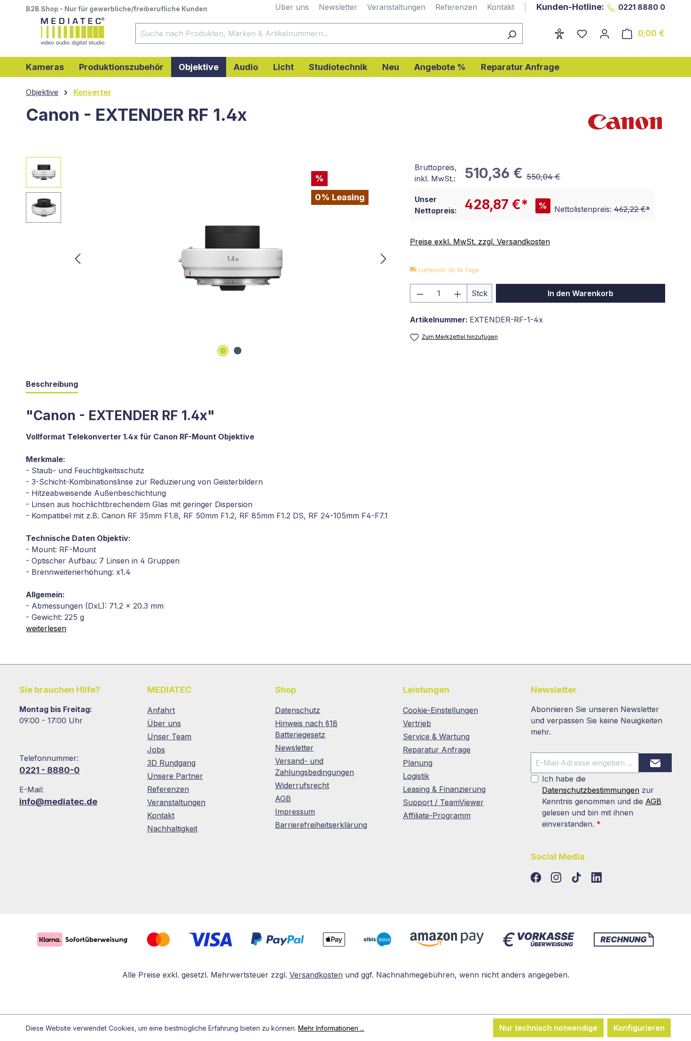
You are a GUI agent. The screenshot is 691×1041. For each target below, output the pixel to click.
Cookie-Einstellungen (440, 710)
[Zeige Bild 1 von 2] (223, 350)
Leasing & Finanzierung (444, 789)
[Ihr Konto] (604, 33)
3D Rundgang (171, 762)
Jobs (156, 749)
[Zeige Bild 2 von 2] (238, 350)
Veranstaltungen (396, 7)
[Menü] (542, 30)
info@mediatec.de (58, 801)
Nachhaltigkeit (172, 828)
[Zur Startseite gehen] (71, 31)
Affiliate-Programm (437, 815)
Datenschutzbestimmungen (590, 790)
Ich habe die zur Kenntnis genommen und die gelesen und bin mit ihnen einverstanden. (601, 801)
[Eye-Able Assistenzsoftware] (559, 33)
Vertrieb (417, 723)
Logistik (416, 776)
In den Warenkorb (580, 293)
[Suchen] (512, 33)
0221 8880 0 (641, 7)
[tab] (52, 384)
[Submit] (655, 762)
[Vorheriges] (78, 258)
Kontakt (500, 7)
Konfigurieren (639, 1028)
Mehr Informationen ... (331, 1028)
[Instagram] (557, 878)
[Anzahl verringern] (420, 293)
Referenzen (456, 7)
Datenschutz (297, 710)
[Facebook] (537, 878)
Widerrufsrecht (302, 785)
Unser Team (169, 736)
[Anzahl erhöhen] (458, 293)
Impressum (295, 811)
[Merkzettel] (582, 33)
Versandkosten (316, 974)
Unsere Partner (175, 776)
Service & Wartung (436, 736)
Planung (417, 762)
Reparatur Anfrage (437, 749)
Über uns (292, 7)
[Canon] (625, 121)
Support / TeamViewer (443, 802)
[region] (208, 258)
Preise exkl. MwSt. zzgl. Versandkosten (480, 241)
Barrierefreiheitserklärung (321, 825)
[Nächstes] (384, 258)
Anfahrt (161, 710)
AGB (283, 798)
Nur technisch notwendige (548, 1028)
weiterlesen (46, 628)
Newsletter (338, 7)
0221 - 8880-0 (49, 770)
